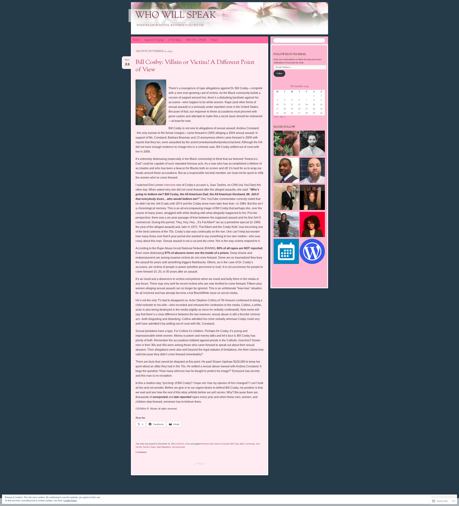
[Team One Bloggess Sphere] (312, 198)
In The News (174, 40)
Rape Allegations (164, 447)
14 (307, 104)
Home (187, 444)
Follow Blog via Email (290, 54)
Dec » (282, 117)
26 (292, 113)
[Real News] (312, 171)
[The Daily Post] (286, 252)
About (214, 40)
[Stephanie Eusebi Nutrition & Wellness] (286, 225)
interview (170, 184)
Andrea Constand (221, 444)
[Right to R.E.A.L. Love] (286, 171)
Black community (247, 444)
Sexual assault (178, 447)
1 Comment (141, 452)
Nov (127, 61)
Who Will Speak (175, 15)
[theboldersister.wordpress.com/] (312, 225)
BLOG (136, 40)
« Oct (276, 117)
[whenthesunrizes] (286, 144)
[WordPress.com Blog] (312, 252)
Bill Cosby (234, 444)
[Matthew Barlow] (286, 198)
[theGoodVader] (312, 144)
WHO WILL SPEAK (196, 40)
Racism (146, 447)
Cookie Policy (70, 500)
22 (314, 109)
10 (277, 104)
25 (285, 113)
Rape (153, 447)
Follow (279, 73)
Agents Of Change (154, 40)
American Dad (207, 444)
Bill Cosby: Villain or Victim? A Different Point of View (195, 66)
